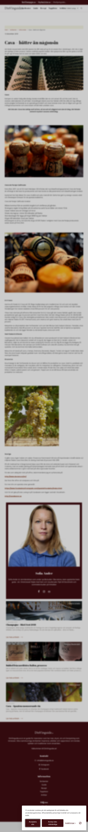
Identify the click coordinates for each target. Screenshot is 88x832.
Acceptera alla (33, 823)
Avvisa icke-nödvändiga (52, 823)
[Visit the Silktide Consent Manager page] (80, 823)
